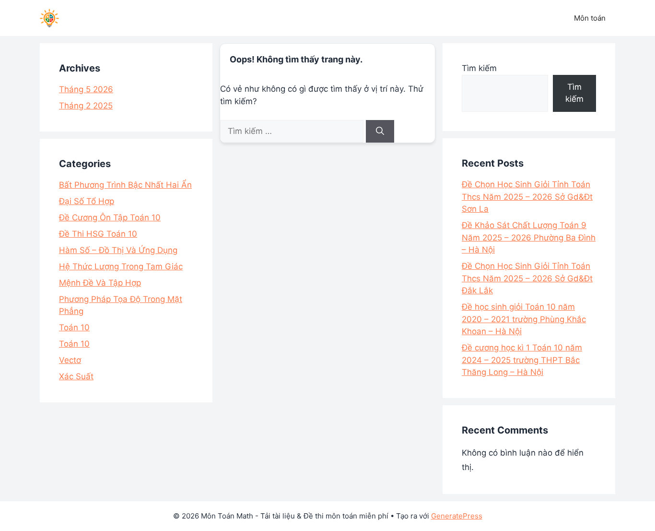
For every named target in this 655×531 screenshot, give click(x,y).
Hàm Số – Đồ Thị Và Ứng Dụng (118, 250)
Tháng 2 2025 (86, 105)
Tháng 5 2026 (86, 89)
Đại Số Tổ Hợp (86, 201)
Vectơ (70, 360)
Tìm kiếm (479, 68)
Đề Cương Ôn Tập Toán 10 (110, 217)
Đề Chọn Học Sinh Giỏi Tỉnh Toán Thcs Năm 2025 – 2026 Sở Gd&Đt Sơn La (527, 197)
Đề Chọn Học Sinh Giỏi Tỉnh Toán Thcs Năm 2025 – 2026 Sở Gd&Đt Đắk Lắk (527, 278)
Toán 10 (74, 327)
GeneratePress (456, 515)
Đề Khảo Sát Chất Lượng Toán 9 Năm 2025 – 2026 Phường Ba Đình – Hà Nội (529, 237)
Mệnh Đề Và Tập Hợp (100, 283)
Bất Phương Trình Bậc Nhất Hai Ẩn (125, 185)
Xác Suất (76, 376)
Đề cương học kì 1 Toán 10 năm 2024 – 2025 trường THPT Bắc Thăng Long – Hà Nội (522, 360)
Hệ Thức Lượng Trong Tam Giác (121, 266)
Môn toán (590, 18)
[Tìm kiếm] (380, 131)
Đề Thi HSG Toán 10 (98, 234)
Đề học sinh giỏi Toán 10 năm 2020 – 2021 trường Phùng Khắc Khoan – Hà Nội (524, 319)
